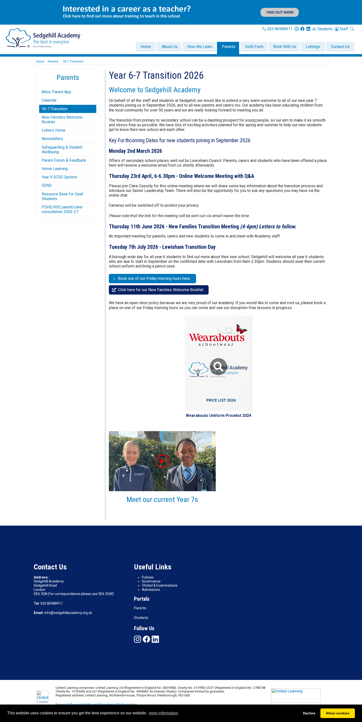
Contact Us (340, 46)
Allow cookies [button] (337, 713)
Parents (228, 46)
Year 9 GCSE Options (59, 177)
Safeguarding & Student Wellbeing (62, 149)
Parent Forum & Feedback (64, 160)
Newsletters (52, 138)
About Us (170, 46)
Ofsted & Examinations (160, 585)
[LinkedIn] (308, 29)
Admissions (151, 590)
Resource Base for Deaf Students (62, 196)
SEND (47, 185)
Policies (148, 577)
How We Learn (199, 46)
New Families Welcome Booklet (62, 119)
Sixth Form (254, 46)
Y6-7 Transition (54, 109)
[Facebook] (146, 639)
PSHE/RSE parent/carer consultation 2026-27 (62, 209)
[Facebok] (302, 29)
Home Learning (55, 168)
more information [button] (163, 713)
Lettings (313, 46)
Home (146, 46)
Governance (151, 581)
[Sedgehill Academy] (43, 37)
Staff (343, 29)
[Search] (352, 29)
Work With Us (284, 46)
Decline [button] (309, 713)
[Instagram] (296, 29)
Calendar (49, 100)
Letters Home (54, 130)
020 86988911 (279, 29)
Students (324, 29)
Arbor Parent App (56, 92)
